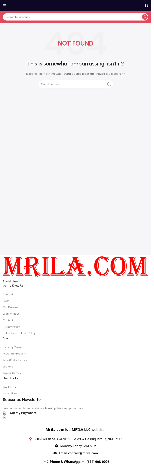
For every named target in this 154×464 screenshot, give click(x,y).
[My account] (146, 5)
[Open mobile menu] (4, 5)
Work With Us (11, 313)
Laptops (8, 366)
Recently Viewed (13, 347)
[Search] (145, 17)
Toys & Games (12, 373)
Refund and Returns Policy (19, 333)
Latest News (10, 393)
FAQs (6, 301)
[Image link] (75, 267)
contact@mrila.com (83, 453)
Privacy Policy (11, 326)
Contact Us (10, 320)
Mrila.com (55, 429)
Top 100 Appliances (15, 360)
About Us (8, 294)
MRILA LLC (81, 429)
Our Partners (10, 307)
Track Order (10, 387)
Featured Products (14, 353)
